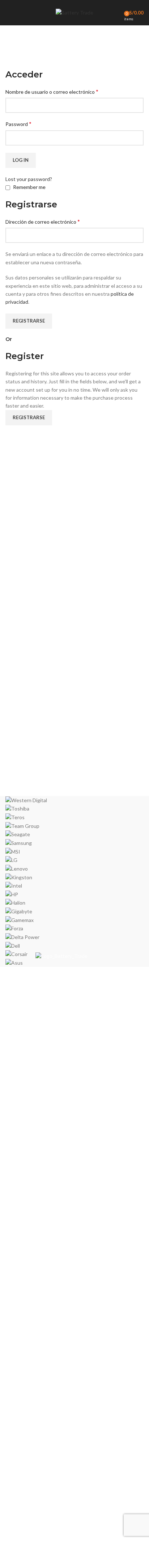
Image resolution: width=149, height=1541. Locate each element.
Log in (21, 160)
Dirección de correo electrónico (42, 221)
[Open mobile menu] (8, 12)
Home (11, 64)
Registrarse (29, 321)
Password (18, 123)
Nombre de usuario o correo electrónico (51, 91)
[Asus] (74, 881)
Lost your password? (28, 179)
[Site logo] (74, 12)
